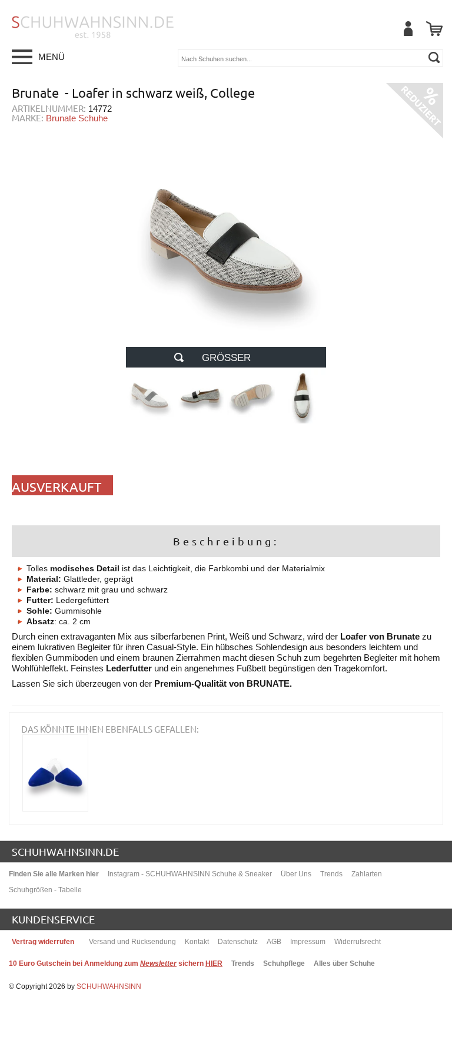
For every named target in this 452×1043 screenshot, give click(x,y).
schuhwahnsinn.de (65, 851)
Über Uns (296, 874)
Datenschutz (238, 942)
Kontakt (197, 942)
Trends (331, 874)
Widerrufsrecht (357, 942)
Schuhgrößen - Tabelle (45, 890)
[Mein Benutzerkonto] (408, 28)
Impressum (307, 942)
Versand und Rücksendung (132, 942)
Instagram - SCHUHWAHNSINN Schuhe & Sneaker (190, 874)
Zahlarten (366, 874)
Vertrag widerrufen (43, 942)
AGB (274, 942)
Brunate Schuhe (77, 118)
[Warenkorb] (434, 28)
